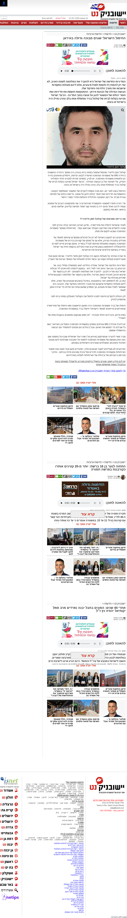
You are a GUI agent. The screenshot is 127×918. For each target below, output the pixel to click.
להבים (81, 788)
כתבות (81, 803)
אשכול (81, 784)
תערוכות (80, 805)
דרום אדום (79, 836)
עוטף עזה (78, 22)
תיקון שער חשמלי (77, 851)
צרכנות (14, 22)
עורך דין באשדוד (77, 905)
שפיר (35, 784)
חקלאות (33, 22)
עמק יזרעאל (32, 792)
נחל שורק (72, 786)
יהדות (81, 840)
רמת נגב (72, 788)
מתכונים (72, 816)
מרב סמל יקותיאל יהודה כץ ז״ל (109, 651)
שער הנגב (54, 784)
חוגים (81, 813)
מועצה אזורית (78, 880)
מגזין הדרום (47, 22)
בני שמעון (44, 784)
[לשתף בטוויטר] (75, 46)
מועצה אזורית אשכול (75, 886)
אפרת (68, 792)
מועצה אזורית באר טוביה (74, 888)
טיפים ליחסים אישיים (75, 860)
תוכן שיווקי (80, 832)
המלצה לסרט (78, 856)
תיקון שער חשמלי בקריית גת (73, 899)
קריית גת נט (79, 906)
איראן (118, 78)
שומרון (49, 792)
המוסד (113, 78)
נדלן (57, 813)
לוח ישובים (79, 811)
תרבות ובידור (63, 22)
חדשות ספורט (66, 824)
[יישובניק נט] (106, 793)
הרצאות (32, 803)
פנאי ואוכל (49, 840)
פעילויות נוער (79, 809)
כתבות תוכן (48, 809)
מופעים (41, 803)
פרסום (81, 910)
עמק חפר (61, 793)
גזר (38, 790)
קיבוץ (82, 879)
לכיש (44, 797)
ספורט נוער (79, 824)
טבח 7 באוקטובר (77, 875)
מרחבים (62, 786)
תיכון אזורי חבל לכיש (76, 845)
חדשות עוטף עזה (77, 882)
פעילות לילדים (52, 803)
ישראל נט (80, 895)
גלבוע (47, 788)
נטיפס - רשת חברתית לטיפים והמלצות (69, 843)
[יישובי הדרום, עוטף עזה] (108, 20)
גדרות (41, 792)
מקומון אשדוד (78, 893)
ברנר (51, 790)
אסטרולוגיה (61, 816)
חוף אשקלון (51, 786)
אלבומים (67, 809)
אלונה (81, 793)
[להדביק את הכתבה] (58, 378)
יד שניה (65, 813)
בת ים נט (80, 897)
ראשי (123, 22)
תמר (64, 788)
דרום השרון (59, 792)
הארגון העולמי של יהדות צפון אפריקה (69, 853)
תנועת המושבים (77, 847)
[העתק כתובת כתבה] (67, 46)
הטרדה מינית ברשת (97, 510)
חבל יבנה (77, 792)
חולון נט (80, 908)
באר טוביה (72, 784)
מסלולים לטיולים (77, 864)
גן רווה (44, 790)
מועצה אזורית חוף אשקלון (73, 884)
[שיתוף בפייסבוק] (83, 46)
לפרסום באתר (47, 18)
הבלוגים (73, 840)
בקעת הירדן (37, 788)
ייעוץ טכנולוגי (67, 836)
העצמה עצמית (78, 862)
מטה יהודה (60, 790)
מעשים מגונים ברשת (113, 510)
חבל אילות (55, 788)
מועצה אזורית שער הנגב (74, 892)
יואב (63, 784)
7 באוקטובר (79, 873)
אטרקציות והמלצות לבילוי (72, 834)
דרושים (74, 813)
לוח (40, 840)
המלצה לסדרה (78, 858)
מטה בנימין (72, 790)
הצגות (73, 803)
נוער (82, 807)
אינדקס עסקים (61, 840)
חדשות (113, 22)
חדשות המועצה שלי (96, 22)
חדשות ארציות (107, 27)
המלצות (73, 828)
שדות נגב (40, 786)
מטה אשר (72, 793)
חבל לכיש (30, 786)
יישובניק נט (120, 34)
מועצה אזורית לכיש (76, 890)
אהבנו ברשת (43, 838)
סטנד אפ (64, 803)
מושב (81, 877)
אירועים (58, 809)
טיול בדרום (79, 869)
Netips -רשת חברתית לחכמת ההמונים (69, 854)
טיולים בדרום (78, 866)
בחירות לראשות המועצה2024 (70, 795)
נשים (23, 22)
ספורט (81, 822)
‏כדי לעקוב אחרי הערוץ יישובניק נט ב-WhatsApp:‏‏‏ (102, 370)
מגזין (81, 814)
